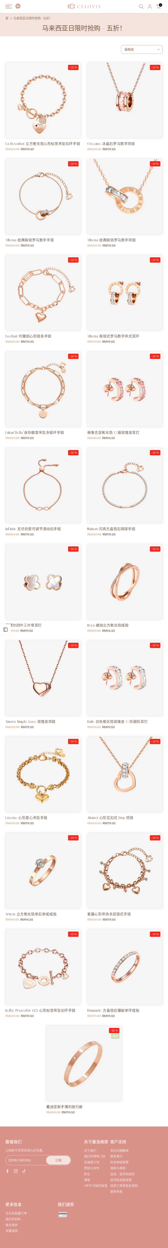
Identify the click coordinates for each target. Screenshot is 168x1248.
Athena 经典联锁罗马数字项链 (111, 240)
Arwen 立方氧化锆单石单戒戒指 (30, 914)
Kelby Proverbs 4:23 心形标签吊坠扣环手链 (40, 1010)
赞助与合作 (91, 1168)
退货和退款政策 (121, 1180)
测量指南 (11, 1230)
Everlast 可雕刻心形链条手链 (28, 336)
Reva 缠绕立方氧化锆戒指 (107, 625)
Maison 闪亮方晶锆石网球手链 (111, 529)
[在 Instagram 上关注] (16, 1171)
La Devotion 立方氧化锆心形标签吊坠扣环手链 (42, 143)
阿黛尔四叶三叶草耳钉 (23, 625)
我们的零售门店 (94, 1156)
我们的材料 (13, 1219)
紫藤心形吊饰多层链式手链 (109, 914)
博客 (87, 1180)
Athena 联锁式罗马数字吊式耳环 (113, 336)
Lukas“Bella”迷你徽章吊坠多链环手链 (34, 432)
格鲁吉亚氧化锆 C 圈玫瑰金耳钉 (113, 432)
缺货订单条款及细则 (124, 1185)
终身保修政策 (119, 1162)
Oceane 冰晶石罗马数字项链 (111, 143)
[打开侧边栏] (5, 629)
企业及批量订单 (16, 1213)
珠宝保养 (11, 1225)
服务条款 (116, 1191)
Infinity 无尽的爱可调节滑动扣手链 (33, 529)
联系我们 (116, 1156)
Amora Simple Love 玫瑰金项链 (30, 721)
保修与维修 (118, 1168)
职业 (87, 1174)
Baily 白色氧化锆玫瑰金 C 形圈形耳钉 (117, 721)
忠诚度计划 (91, 1162)
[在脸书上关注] (7, 1171)
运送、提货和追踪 (122, 1174)
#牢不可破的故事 (95, 1185)
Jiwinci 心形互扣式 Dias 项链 (110, 818)
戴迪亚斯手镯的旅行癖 (64, 1107)
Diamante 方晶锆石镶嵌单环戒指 (113, 1010)
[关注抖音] (24, 1171)
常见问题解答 (119, 1150)
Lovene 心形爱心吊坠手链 (26, 818)
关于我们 (90, 1150)
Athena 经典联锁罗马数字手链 (29, 240)
